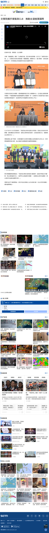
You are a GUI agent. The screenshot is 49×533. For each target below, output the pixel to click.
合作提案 (38, 520)
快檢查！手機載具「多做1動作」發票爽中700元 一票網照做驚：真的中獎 (40, 489)
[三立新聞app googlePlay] (15, 526)
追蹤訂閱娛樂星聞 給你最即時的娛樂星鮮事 (37, 204)
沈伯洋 (5, 377)
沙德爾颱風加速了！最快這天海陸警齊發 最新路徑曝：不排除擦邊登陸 (8, 504)
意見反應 (45, 520)
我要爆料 (3, 523)
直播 (36, 5)
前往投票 (36, 311)
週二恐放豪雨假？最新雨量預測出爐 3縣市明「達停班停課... (24, 367)
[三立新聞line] (39, 516)
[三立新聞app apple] (5, 526)
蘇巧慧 (5, 306)
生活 (22, 5)
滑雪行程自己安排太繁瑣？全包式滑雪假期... (37, 209)
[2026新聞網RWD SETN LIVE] (8, 1)
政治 (39, 5)
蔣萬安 (12, 377)
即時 (4, 5)
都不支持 (6, 309)
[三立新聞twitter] (43, 516)
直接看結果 (13, 311)
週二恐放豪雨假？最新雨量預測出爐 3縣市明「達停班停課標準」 (24, 489)
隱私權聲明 (19, 520)
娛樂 (46, 5)
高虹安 (19, 377)
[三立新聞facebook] (32, 516)
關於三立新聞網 (10, 520)
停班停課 (36, 377)
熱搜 (32, 5)
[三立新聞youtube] (28, 516)
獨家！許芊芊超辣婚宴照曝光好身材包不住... (37, 207)
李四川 (5, 308)
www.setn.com (13, 529)
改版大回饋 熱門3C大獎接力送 (10, 204)
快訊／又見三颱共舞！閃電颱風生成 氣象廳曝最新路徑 (24, 475)
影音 (29, 5)
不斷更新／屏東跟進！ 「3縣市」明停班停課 (23, 504)
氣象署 (29, 377)
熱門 (26, 5)
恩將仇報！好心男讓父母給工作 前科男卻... (13, 207)
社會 (42, 5)
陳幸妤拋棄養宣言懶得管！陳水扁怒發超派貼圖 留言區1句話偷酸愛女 (40, 475)
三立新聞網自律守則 (29, 520)
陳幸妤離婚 (17, 5)
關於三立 (3, 520)
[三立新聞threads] (47, 516)
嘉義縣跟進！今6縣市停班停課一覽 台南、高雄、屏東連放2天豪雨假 (8, 475)
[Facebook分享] (2, 26)
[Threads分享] (2, 32)
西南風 (43, 377)
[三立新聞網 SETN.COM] (1, 5)
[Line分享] (2, 29)
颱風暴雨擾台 (10, 5)
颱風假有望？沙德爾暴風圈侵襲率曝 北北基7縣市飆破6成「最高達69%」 (8, 489)
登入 (47, 1)
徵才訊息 (9, 523)
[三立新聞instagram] (35, 516)
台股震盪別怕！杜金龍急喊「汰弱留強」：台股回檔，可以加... (24, 245)
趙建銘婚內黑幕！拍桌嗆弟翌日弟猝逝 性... (13, 209)
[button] (43, 2)
